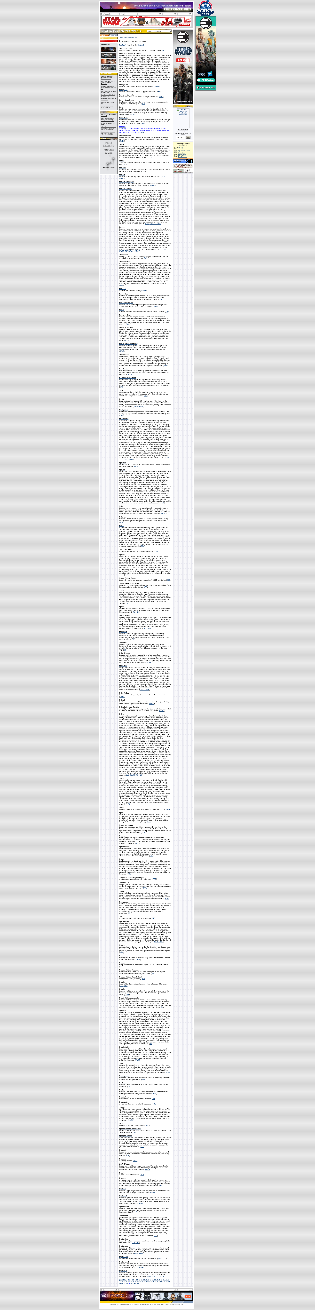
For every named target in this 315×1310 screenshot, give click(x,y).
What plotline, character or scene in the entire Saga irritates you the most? (108, 128)
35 (144, 1281)
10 (139, 1280)
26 (124, 1281)
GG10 (138, 960)
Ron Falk (180, 147)
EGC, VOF (123, 986)
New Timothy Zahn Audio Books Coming (108, 95)
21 (164, 1280)
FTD (143, 833)
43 (162, 1281)
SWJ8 (137, 1060)
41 (158, 1281)
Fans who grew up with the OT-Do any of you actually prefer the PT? (107, 120)
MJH (127, 1156)
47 (120, 1283)
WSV (141, 1203)
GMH (168, 1072)
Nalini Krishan (182, 155)
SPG (151, 856)
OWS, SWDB (144, 690)
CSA (145, 396)
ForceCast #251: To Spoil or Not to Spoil (108, 92)
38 (151, 1281)
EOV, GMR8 (139, 1267)
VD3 (137, 1212)
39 (153, 1281)
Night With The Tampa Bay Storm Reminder (108, 82)
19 (159, 1280)
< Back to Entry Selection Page (128, 37)
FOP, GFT (135, 1243)
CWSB (129, 374)
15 (150, 1280)
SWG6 (147, 1170)
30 (133, 1281)
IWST (122, 387)
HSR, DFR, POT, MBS (155, 1276)
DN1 (154, 1094)
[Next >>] (140, 45)
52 (131, 1283)
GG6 (168, 580)
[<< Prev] (122, 45)
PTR (128, 804)
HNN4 (122, 415)
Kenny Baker (181, 152)
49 (124, 1283)
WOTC (163, 514)
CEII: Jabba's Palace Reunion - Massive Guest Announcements (108, 77)
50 (127, 1283)
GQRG (143, 123)
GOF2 (127, 575)
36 (147, 1281)
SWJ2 (128, 324)
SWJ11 (151, 704)
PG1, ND (136, 612)
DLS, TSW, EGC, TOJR (134, 775)
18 (157, 1280)
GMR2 (122, 141)
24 (120, 1281)
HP (151, 1044)
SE (153, 918)
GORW (152, 185)
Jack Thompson (182, 157)
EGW (167, 899)
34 (142, 1281)
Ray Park (180, 148)
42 (160, 1281)
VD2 (121, 522)
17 (155, 1280)
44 (164, 1281)
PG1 (150, 157)
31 (135, 1281)
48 (122, 1283)
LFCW (144, 888)
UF (127, 603)
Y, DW (127, 340)
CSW (142, 546)
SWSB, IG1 (162, 1259)
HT (159, 92)
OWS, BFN (147, 628)
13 (146, 1280)
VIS (142, 132)
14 (148, 1280)
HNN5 (156, 306)
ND (121, 967)
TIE (124, 164)
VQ (163, 503)
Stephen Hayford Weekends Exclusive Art (108, 88)
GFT (143, 1079)
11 (141, 1280)
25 (122, 1281)
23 (168, 1280)
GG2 (164, 50)
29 (131, 1281)
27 (127, 1281)
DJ (162, 1007)
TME (154, 1104)
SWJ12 (131, 1120)
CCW (160, 299)
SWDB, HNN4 (138, 406)
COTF (135, 1161)
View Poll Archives (109, 167)
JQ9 (129, 913)
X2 (133, 639)
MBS (137, 843)
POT (155, 1236)
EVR (165, 365)
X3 (125, 650)
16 (153, 1280)
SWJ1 (161, 97)
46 (169, 1281)
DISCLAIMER (160, 1304)
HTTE (154, 879)
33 (140, 1281)
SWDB (148, 662)
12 (144, 1280)
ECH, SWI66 (158, 942)
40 (155, 1281)
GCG (132, 114)
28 (129, 1281)
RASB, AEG (138, 1253)
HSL (160, 81)
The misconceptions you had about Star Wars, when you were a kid (108, 133)
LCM (142, 1175)
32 (138, 1281)
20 (161, 1280)
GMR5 (127, 995)
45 (166, 1281)
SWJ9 (146, 258)
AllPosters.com (183, 130)
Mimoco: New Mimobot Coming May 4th (107, 106)
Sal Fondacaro (182, 154)
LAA (145, 587)
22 (166, 1280)
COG (129, 874)
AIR (143, 104)
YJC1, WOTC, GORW (153, 224)
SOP (156, 551)
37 (149, 1281)
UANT (157, 86)
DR (153, 1099)
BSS (121, 285)
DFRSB (143, 291)
